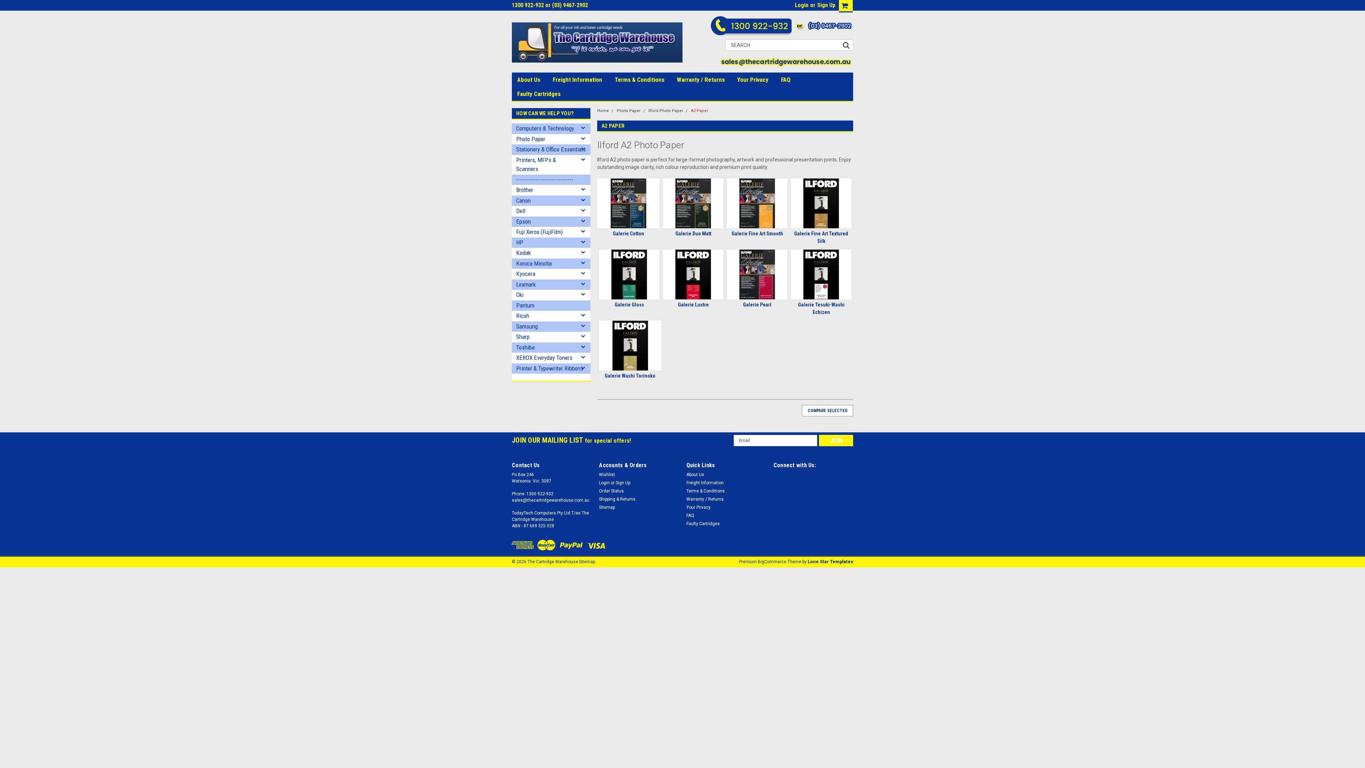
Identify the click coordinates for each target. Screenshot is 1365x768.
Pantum (525, 305)
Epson (523, 221)
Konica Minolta (534, 263)
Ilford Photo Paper (665, 110)
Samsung (527, 326)
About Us (528, 79)
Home (603, 110)
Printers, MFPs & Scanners (536, 164)
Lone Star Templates (830, 561)
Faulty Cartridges (539, 93)
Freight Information (577, 79)
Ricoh (522, 315)
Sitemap (607, 507)
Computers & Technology (545, 128)
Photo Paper (530, 139)
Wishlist (607, 474)
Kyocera (525, 273)
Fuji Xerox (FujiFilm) (539, 231)
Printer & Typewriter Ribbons (549, 368)
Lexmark (526, 284)
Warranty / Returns (701, 79)
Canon (523, 200)
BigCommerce (772, 561)
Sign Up (826, 5)
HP (519, 242)
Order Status (611, 491)
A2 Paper (699, 110)
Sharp (523, 336)
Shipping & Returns (617, 499)
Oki (520, 294)
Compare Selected (827, 410)
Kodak (523, 252)
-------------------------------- (544, 179)
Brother (524, 189)
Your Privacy (753, 79)
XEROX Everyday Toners (544, 357)
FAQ (786, 79)
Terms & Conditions (639, 79)
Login (801, 5)
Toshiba (525, 347)
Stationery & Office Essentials (551, 149)
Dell (520, 210)
